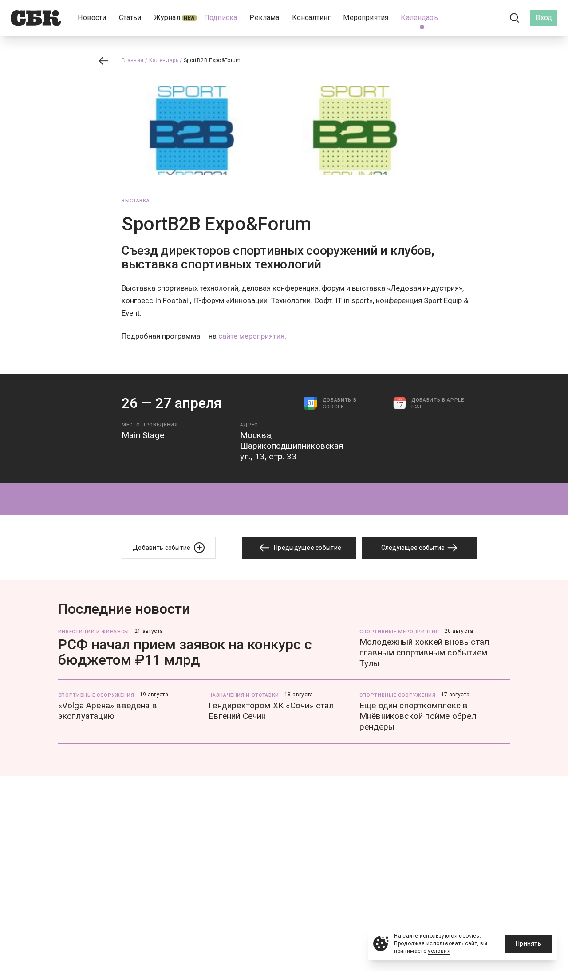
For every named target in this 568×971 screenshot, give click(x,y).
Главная (133, 60)
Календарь (163, 60)
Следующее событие (413, 547)
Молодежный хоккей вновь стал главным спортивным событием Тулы (424, 652)
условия (439, 951)
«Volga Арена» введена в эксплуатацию (107, 710)
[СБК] (36, 18)
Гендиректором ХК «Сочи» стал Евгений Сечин (271, 710)
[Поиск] (515, 18)
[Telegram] (490, 17)
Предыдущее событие (306, 547)
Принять (528, 943)
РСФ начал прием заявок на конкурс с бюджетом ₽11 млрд (185, 652)
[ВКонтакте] (475, 18)
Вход (544, 17)
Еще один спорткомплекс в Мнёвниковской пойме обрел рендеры (418, 716)
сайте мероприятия (251, 336)
